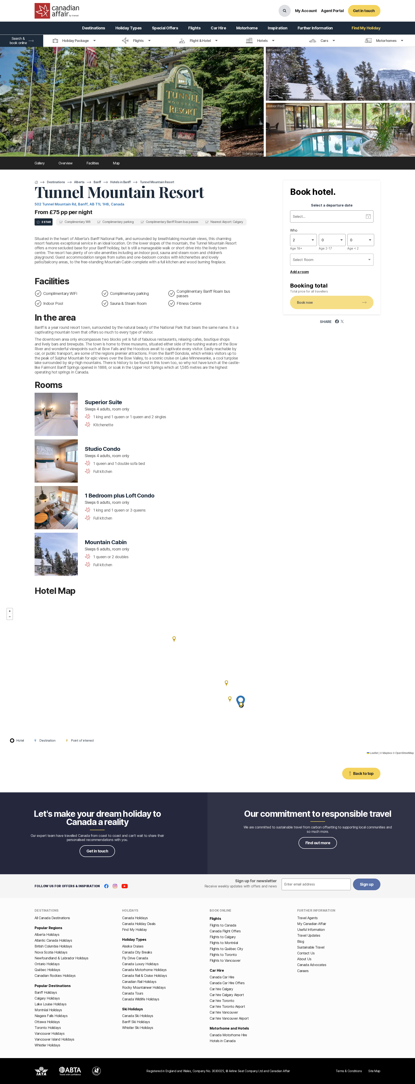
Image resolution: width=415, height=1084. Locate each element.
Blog (300, 941)
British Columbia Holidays (53, 946)
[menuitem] (93, 28)
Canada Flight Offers (225, 931)
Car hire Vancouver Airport (229, 1018)
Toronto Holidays (48, 1027)
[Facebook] (106, 886)
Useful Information (311, 929)
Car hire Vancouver (224, 1012)
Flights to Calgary (223, 937)
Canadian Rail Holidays (139, 981)
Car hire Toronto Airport (227, 1006)
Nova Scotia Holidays (51, 952)
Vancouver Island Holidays (54, 1039)
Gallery (40, 163)
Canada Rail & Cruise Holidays (144, 975)
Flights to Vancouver (225, 960)
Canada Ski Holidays (137, 1016)
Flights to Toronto (223, 954)
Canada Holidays (135, 918)
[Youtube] (124, 886)
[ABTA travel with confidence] (70, 1071)
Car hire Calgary (221, 989)
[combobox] (293, 240)
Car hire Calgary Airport (227, 995)
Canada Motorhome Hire (228, 1035)
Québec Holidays (47, 970)
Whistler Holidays (47, 1045)
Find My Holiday (134, 929)
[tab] (74, 41)
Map (116, 163)
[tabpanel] (332, 238)
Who (293, 230)
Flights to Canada (223, 925)
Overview (66, 163)
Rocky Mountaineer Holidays (144, 987)
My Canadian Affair (311, 924)
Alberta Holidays (47, 934)
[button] (226, 683)
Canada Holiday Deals (138, 924)
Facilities (92, 163)
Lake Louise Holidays (50, 1004)
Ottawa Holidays (47, 1022)
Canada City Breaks (137, 952)
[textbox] (316, 884)
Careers (303, 971)
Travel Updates (308, 935)
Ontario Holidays (47, 964)
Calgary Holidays (47, 998)
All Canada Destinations (52, 918)
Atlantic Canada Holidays (53, 940)
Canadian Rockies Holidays (55, 975)
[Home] (36, 182)
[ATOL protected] (96, 1071)
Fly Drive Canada (135, 958)
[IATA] (41, 1071)
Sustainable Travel (310, 947)
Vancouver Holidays (49, 1033)
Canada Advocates (311, 965)
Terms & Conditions (349, 1071)
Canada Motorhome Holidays (144, 970)
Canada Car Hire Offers (227, 983)
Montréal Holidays (48, 1010)
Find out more (317, 843)
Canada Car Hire (222, 977)
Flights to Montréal (224, 943)
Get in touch (97, 851)
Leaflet (373, 753)
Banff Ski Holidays (136, 1022)
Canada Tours (132, 993)
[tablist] (207, 41)
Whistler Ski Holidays (137, 1027)
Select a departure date (332, 205)
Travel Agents (307, 918)
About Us (304, 959)
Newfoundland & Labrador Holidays (61, 958)
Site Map (374, 1071)
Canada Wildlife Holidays (140, 999)
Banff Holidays (46, 992)
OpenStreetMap (404, 753)
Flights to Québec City (226, 949)
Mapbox (387, 753)
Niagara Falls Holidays (51, 1016)
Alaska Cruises (132, 946)
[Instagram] (115, 886)
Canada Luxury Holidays (140, 964)
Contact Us (305, 953)
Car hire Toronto (222, 1000)
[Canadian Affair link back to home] (57, 11)
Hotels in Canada (222, 1041)
